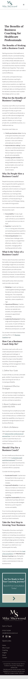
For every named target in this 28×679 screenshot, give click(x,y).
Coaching (5, 650)
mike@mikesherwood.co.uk (10, 633)
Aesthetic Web (14, 667)
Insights (4, 652)
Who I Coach (6, 648)
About (4, 655)
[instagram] (6, 636)
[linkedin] (10, 636)
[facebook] (3, 636)
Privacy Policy (13, 665)
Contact (4, 657)
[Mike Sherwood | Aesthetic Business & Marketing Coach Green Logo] (9, 2)
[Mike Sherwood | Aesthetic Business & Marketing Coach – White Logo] (14, 611)
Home (4, 645)
